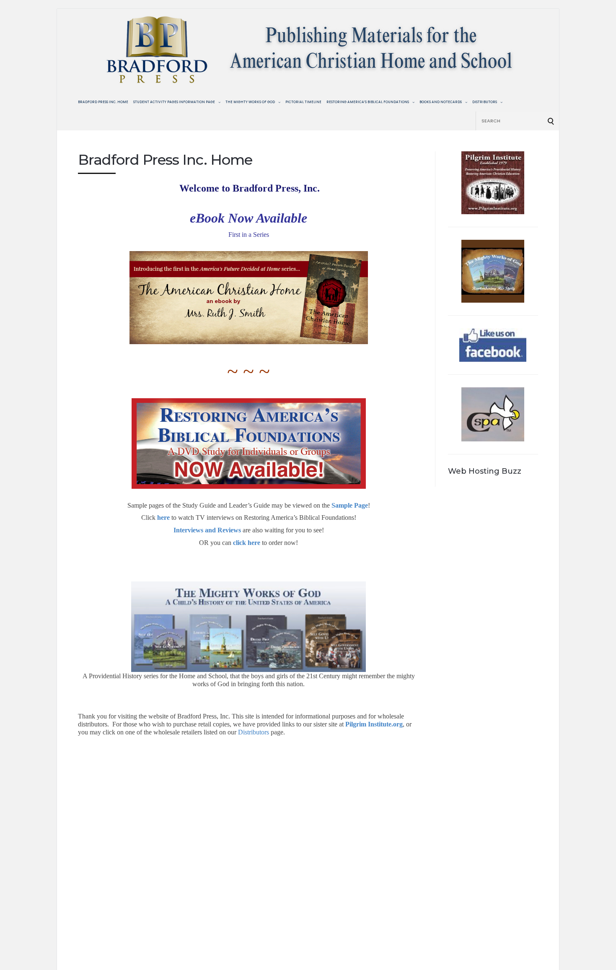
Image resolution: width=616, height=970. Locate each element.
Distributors (484, 102)
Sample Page (349, 505)
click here (246, 542)
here (163, 517)
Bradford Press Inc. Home (103, 102)
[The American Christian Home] (248, 297)
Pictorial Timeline (303, 102)
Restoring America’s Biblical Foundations (367, 102)
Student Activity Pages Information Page (174, 102)
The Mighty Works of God (250, 102)
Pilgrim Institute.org (374, 724)
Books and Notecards (440, 102)
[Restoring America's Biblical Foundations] (248, 443)
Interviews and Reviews (207, 530)
